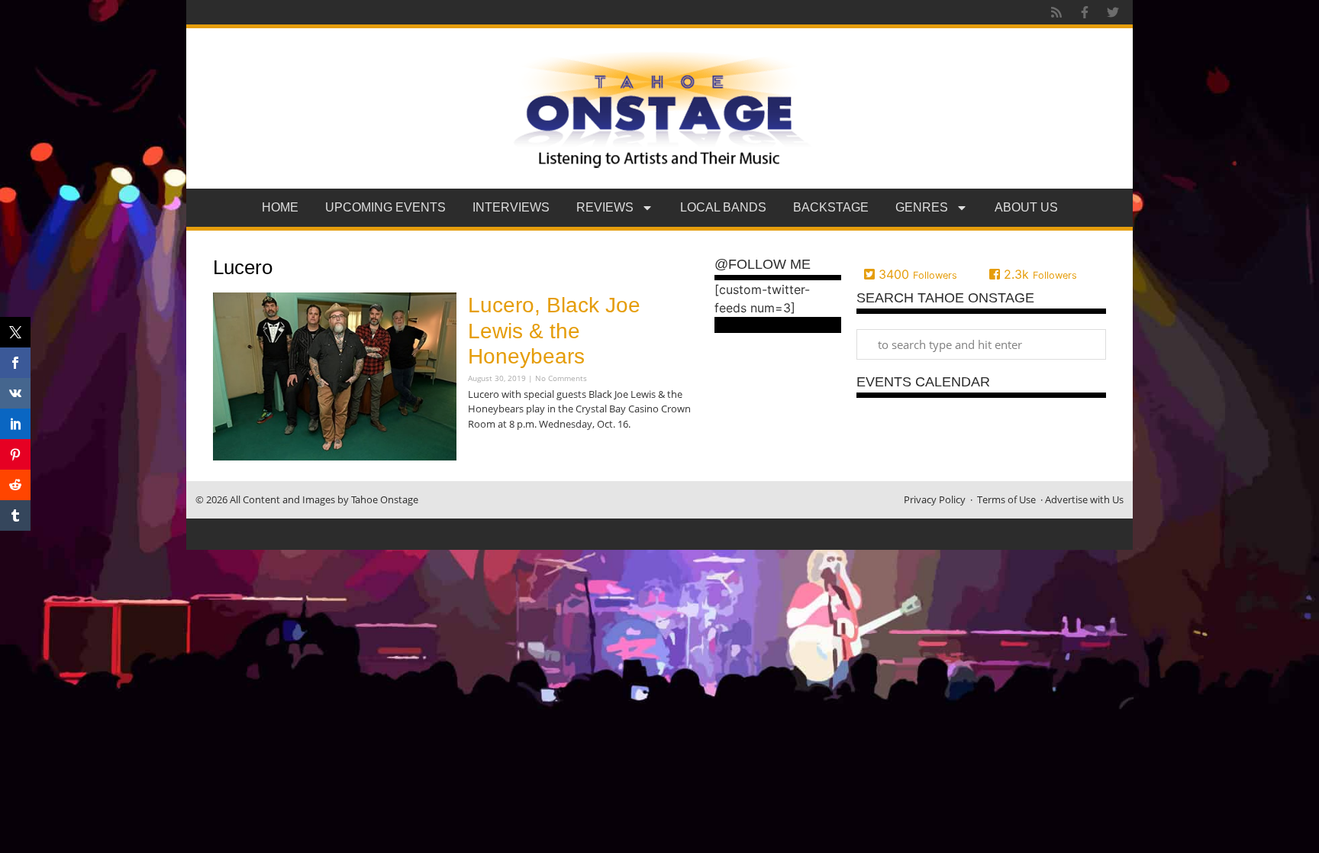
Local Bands (723, 207)
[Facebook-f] (1084, 12)
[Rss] (1056, 12)
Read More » (494, 454)
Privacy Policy (935, 499)
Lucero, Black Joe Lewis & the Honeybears (554, 330)
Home (280, 207)
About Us (1026, 207)
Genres (921, 207)
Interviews (511, 207)
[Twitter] (1113, 12)
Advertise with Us (1084, 499)
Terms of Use (1006, 499)
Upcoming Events (385, 207)
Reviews (605, 207)
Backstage (831, 207)
